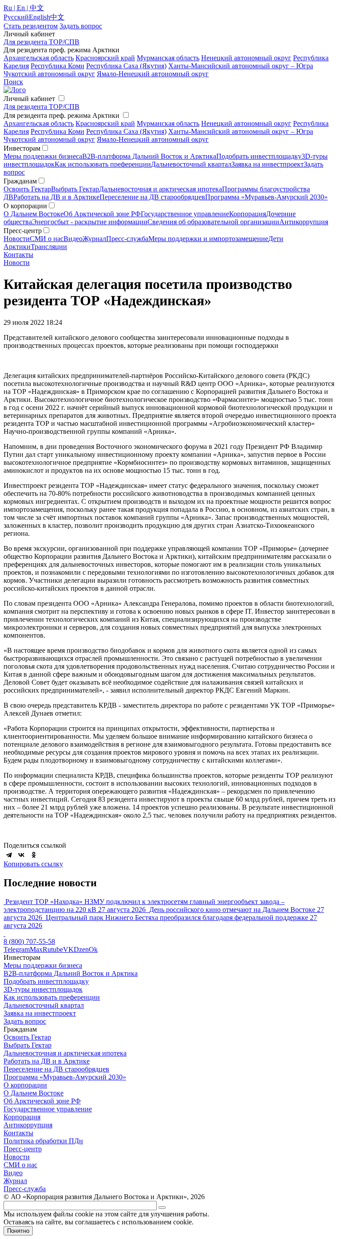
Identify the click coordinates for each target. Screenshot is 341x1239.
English (39, 17)
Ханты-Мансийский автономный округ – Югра (240, 66)
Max (36, 949)
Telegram (17, 949)
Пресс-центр (23, 1149)
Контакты (18, 254)
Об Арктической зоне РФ (102, 214)
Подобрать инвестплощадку (258, 156)
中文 (57, 17)
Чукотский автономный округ (49, 74)
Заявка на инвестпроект (267, 164)
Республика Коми (57, 66)
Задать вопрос (25, 1021)
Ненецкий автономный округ (246, 58)
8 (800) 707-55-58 (29, 941)
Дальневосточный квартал (191, 164)
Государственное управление (185, 214)
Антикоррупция (303, 222)
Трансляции (49, 246)
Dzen (81, 949)
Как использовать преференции (103, 164)
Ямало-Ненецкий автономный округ (153, 74)
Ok (93, 949)
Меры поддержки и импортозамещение (208, 238)
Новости (17, 238)
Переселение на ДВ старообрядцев (152, 197)
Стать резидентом (31, 26)
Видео (73, 238)
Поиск (13, 82)
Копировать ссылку (33, 864)
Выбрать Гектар (75, 189)
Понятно (18, 1230)
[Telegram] (9, 854)
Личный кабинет (29, 98)
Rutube (53, 949)
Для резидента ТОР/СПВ (41, 42)
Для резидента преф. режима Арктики (61, 115)
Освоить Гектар (27, 189)
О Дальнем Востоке (33, 214)
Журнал (94, 238)
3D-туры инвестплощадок (43, 989)
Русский (16, 17)
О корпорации (25, 1085)
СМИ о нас (46, 238)
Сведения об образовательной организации (213, 222)
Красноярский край (105, 58)
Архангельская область (39, 58)
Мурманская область (168, 58)
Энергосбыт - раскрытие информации (89, 222)
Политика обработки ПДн (43, 1141)
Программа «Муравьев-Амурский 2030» (266, 197)
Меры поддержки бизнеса (43, 156)
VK (68, 949)
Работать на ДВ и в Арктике (56, 197)
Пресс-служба (127, 238)
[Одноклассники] (33, 854)
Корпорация (247, 214)
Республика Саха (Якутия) (126, 66)
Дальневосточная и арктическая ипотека (160, 189)
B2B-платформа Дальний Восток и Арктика (149, 156)
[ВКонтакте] (21, 854)
